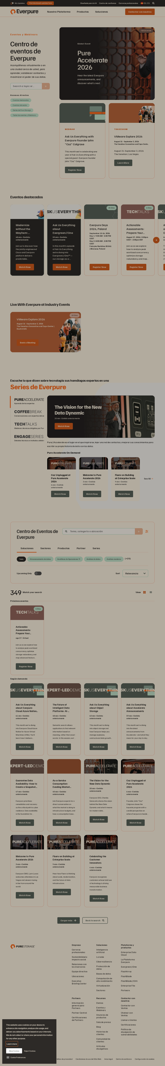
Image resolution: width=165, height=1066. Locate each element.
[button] (16, 1057)
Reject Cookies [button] (29, 1051)
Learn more (12, 1043)
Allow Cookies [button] (14, 1051)
